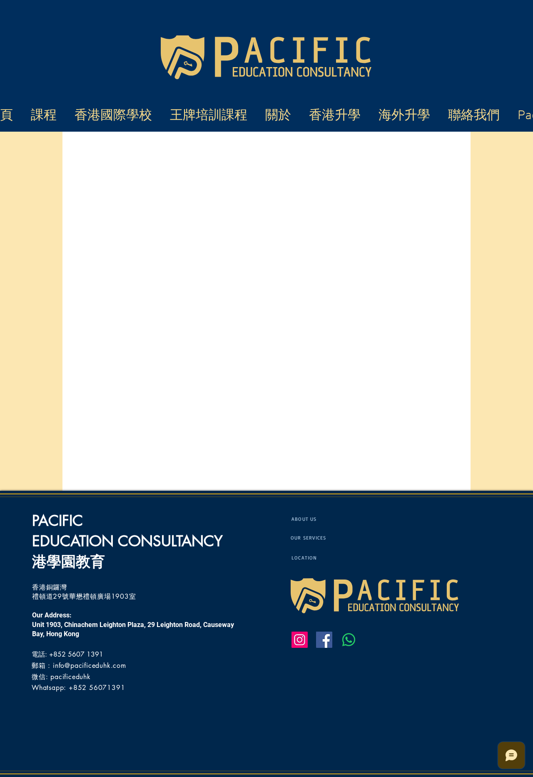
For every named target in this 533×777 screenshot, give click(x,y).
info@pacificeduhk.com (89, 665)
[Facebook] (324, 640)
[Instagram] (299, 640)
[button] (211, 114)
